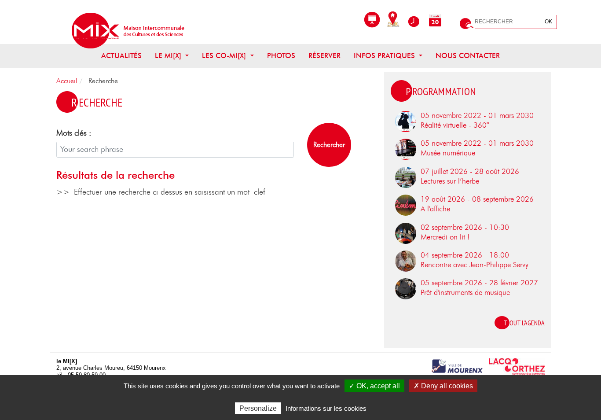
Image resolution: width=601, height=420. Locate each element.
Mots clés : (74, 133)
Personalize (258, 408)
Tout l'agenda (524, 322)
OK (548, 21)
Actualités (121, 55)
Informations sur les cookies (326, 408)
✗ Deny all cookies (443, 386)
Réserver (324, 55)
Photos (281, 55)
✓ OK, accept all (374, 386)
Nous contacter (468, 55)
